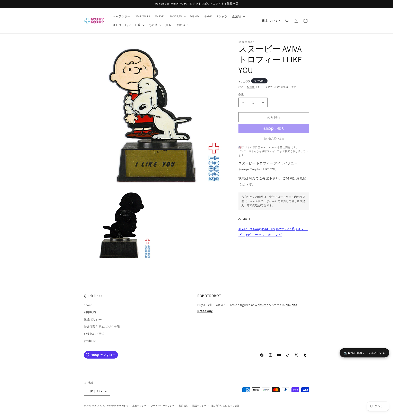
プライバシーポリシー (163, 405)
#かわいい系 (285, 229)
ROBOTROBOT (99, 405)
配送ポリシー (199, 405)
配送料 (251, 87)
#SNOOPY (268, 229)
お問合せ (90, 341)
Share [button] (246, 218)
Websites (261, 305)
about (88, 305)
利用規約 (90, 312)
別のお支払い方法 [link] (274, 138)
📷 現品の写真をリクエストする (364, 352)
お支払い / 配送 (94, 334)
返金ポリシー (93, 319)
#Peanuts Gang (249, 229)
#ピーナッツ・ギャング (264, 235)
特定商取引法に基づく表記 (102, 326)
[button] (177, 16)
